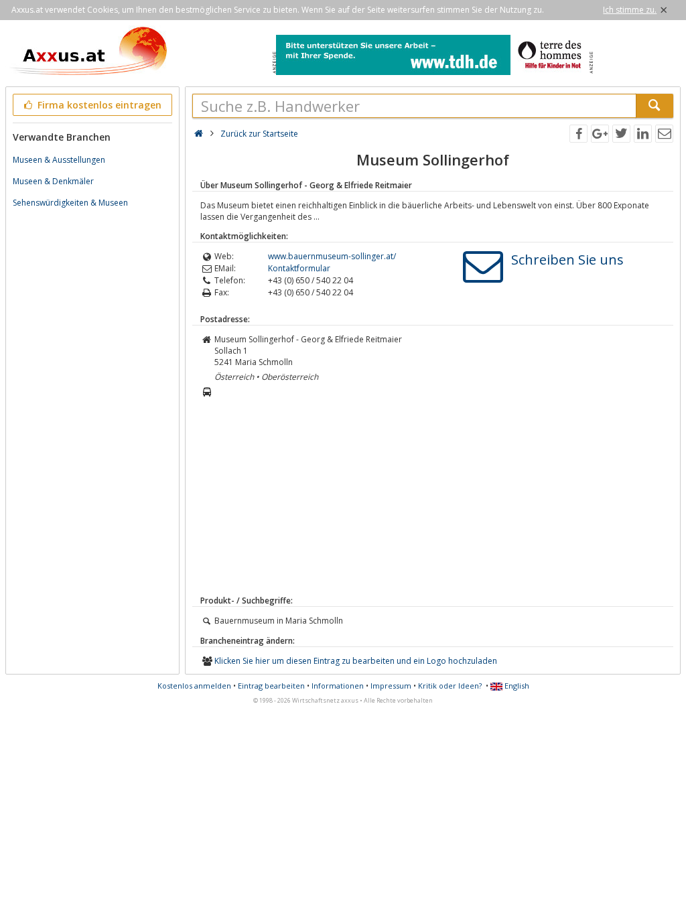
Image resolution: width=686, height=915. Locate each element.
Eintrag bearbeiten (271, 686)
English (515, 686)
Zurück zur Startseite (259, 133)
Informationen (338, 686)
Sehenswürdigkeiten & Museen (70, 202)
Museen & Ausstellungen (59, 159)
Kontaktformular (299, 268)
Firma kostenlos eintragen (98, 104)
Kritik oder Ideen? (450, 686)
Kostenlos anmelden (194, 686)
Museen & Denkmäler (53, 181)
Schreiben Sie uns (567, 260)
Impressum (390, 686)
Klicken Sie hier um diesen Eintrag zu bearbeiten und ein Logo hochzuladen (355, 660)
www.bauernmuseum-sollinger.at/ (332, 256)
